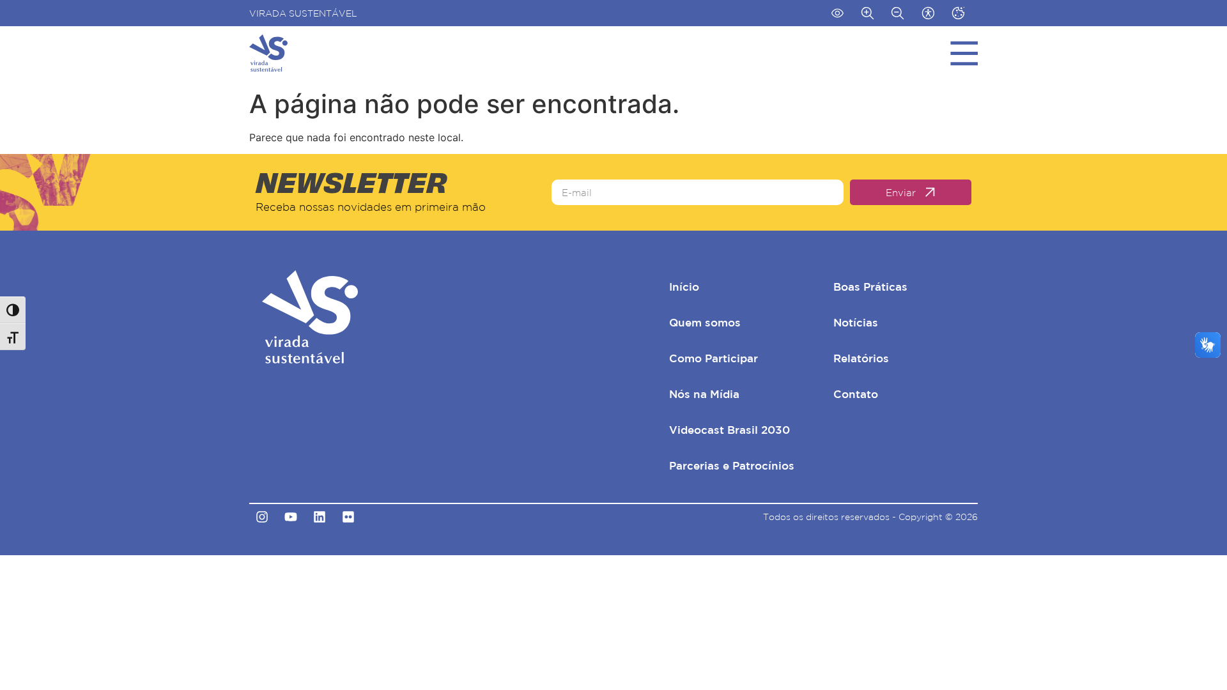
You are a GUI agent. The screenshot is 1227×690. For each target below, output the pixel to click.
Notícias (855, 322)
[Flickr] (348, 517)
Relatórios (861, 358)
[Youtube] (291, 517)
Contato (855, 394)
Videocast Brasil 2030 (729, 430)
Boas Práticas (870, 286)
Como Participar (713, 358)
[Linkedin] (319, 517)
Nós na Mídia (704, 394)
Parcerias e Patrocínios (731, 465)
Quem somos (705, 322)
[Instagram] (262, 517)
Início (684, 286)
